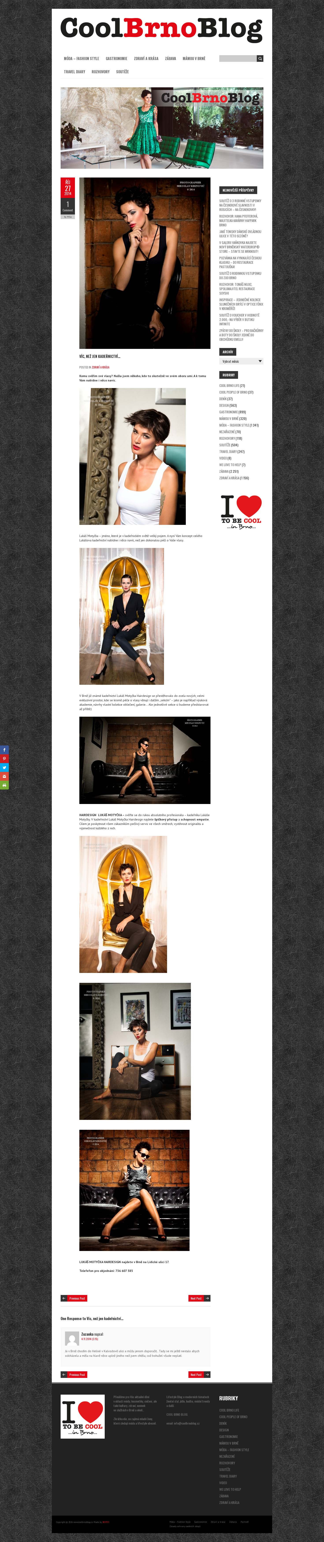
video (223, 458)
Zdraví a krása (146, 58)
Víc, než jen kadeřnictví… (99, 356)
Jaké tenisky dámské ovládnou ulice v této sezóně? (240, 233)
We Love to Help (230, 464)
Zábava (170, 58)
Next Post (196, 1298)
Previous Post (77, 1298)
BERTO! (105, 1522)
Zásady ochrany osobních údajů (184, 1526)
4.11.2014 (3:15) (89, 1339)
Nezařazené (227, 431)
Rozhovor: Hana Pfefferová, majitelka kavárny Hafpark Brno (238, 220)
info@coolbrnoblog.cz (187, 1423)
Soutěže (122, 71)
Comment (68, 210)
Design (224, 405)
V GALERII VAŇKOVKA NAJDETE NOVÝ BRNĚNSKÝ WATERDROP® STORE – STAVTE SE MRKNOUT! (239, 247)
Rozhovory (101, 71)
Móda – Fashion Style (81, 58)
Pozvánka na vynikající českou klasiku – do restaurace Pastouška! (240, 262)
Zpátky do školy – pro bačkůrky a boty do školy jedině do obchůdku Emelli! (241, 335)
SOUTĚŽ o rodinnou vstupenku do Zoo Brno (240, 275)
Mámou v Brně (194, 58)
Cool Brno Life (229, 385)
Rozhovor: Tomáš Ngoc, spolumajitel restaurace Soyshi (237, 288)
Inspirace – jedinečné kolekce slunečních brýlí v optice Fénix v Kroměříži (241, 304)
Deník (223, 398)
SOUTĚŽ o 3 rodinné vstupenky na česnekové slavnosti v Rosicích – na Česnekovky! (240, 205)
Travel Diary (74, 71)
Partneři (245, 1521)
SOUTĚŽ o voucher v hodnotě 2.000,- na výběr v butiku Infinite (239, 319)
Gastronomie (116, 58)
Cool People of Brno (233, 392)
